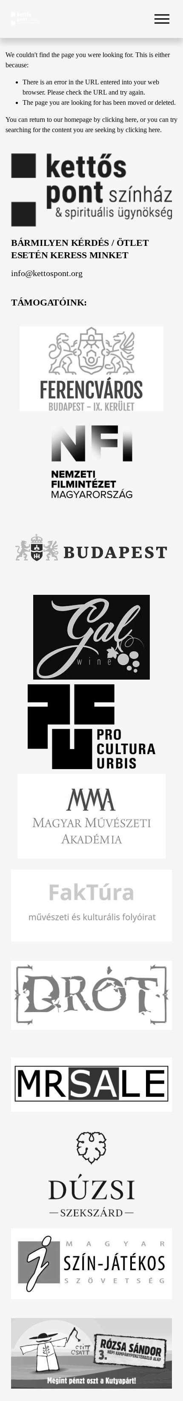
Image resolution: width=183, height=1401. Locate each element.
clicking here (119, 119)
